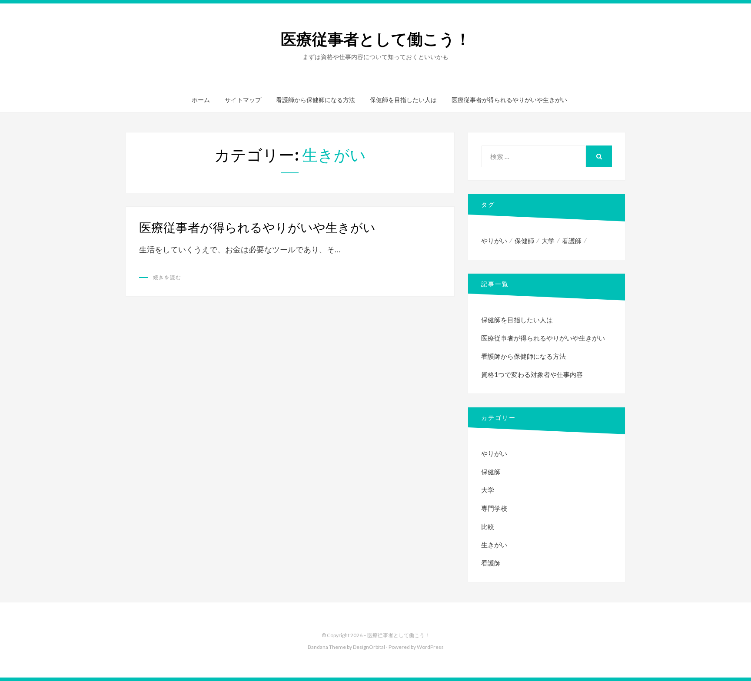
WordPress (430, 647)
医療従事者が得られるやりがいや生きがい (509, 100)
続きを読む (167, 277)
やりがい (494, 241)
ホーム (201, 100)
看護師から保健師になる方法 (315, 100)
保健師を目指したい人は (403, 100)
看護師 (572, 241)
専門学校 (494, 508)
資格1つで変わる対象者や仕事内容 (532, 374)
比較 (487, 526)
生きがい (494, 545)
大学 (548, 241)
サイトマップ (243, 100)
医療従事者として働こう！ (376, 39)
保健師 (524, 241)
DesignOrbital (369, 647)
